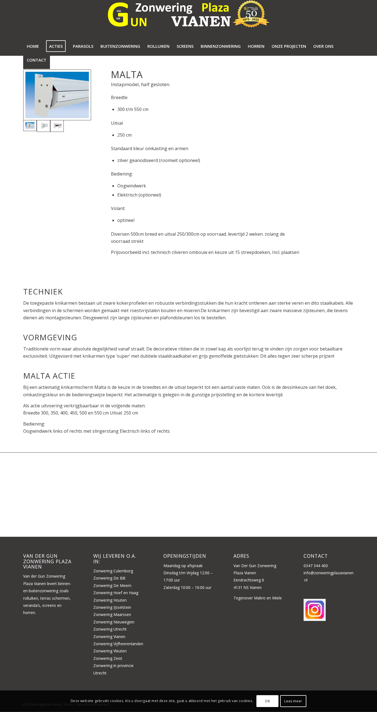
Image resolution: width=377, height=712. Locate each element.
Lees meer (293, 701)
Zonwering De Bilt (109, 578)
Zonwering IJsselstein (112, 607)
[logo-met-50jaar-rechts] (188, 20)
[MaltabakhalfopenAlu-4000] (57, 126)
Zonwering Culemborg (113, 570)
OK (267, 701)
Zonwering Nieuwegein (113, 622)
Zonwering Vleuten (110, 650)
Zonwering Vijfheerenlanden (118, 643)
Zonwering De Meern (112, 585)
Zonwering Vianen (109, 636)
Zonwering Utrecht (110, 629)
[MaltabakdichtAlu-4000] (43, 126)
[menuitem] (33, 48)
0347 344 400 (316, 565)
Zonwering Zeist (107, 658)
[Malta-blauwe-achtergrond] (57, 95)
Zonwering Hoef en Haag (115, 592)
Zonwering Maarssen (112, 614)
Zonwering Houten (110, 600)
